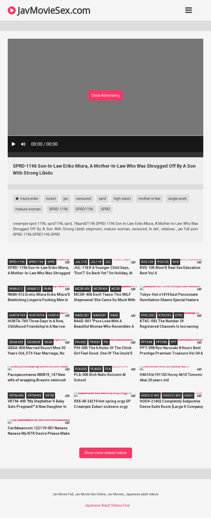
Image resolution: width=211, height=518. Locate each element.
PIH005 (95, 342)
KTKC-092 (148, 315)
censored (83, 198)
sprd (102, 198)
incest (51, 198)
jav (66, 198)
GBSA (48, 342)
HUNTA (53, 315)
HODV (188, 395)
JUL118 (96, 262)
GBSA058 (33, 342)
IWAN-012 (16, 289)
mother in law (149, 198)
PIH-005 (80, 342)
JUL (108, 262)
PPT (173, 342)
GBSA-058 (16, 342)
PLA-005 (81, 369)
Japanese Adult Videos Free (107, 505)
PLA (108, 369)
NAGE (114, 315)
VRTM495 (34, 395)
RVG (176, 262)
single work (177, 198)
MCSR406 (101, 289)
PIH (106, 342)
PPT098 (161, 342)
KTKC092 (165, 315)
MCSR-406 (82, 289)
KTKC (179, 315)
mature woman (28, 209)
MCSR (115, 289)
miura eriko (28, 198)
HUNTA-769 (17, 315)
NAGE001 (100, 315)
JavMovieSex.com (53, 10)
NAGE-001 (82, 315)
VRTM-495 (16, 395)
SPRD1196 (84, 209)
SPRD (105, 209)
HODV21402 (172, 395)
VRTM (49, 395)
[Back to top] (194, 502)
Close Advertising (105, 95)
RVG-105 (147, 262)
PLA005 (96, 369)
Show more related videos (105, 453)
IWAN (47, 289)
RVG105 (163, 262)
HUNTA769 (37, 315)
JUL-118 (81, 262)
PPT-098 (146, 342)
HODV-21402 (150, 395)
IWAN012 (33, 289)
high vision (122, 198)
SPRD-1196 (58, 209)
